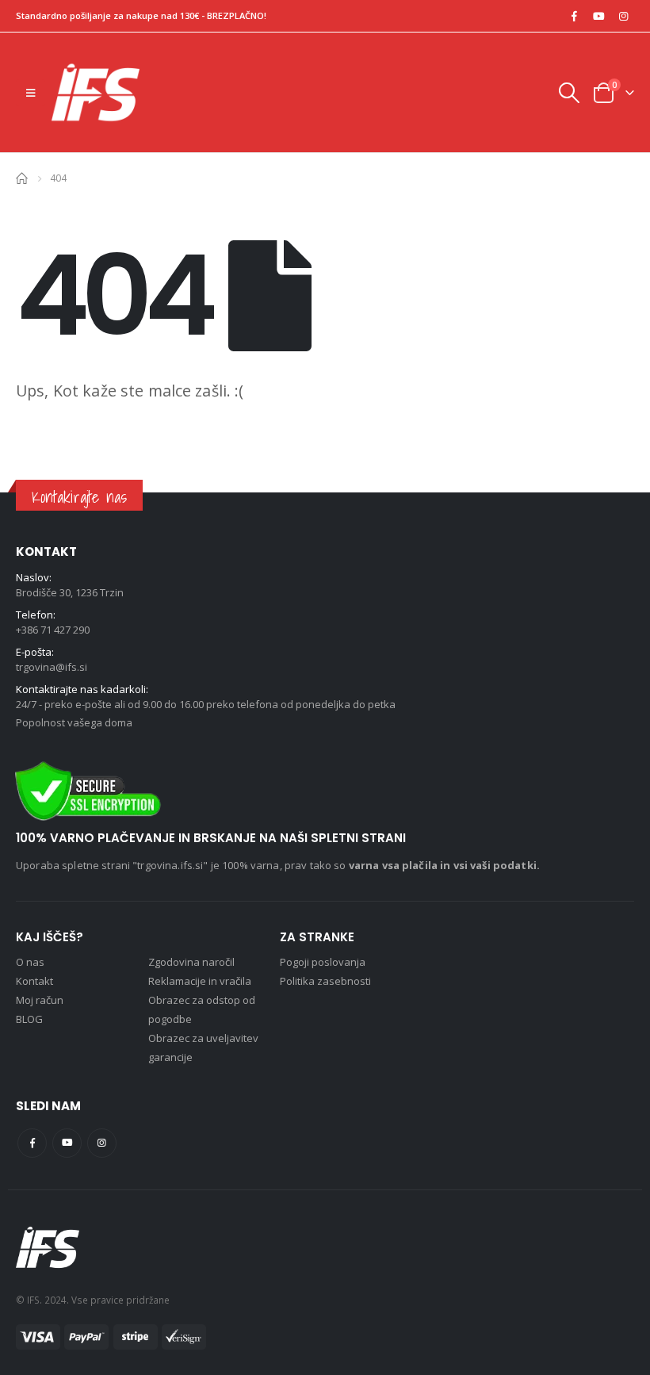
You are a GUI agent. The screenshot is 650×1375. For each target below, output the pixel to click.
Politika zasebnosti (325, 981)
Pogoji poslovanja (322, 962)
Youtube (67, 1143)
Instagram (102, 1143)
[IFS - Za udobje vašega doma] (96, 92)
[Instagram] (623, 16)
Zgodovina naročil (191, 962)
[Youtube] (598, 16)
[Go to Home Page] (22, 177)
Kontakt (34, 981)
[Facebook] (574, 16)
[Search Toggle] (568, 92)
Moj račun (39, 1000)
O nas (30, 962)
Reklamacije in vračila (199, 981)
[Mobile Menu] (30, 92)
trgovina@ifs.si (51, 667)
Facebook (32, 1143)
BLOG (29, 1019)
